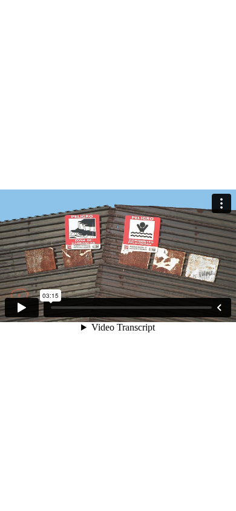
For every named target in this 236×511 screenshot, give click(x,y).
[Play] (22, 307)
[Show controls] (219, 307)
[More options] (221, 203)
